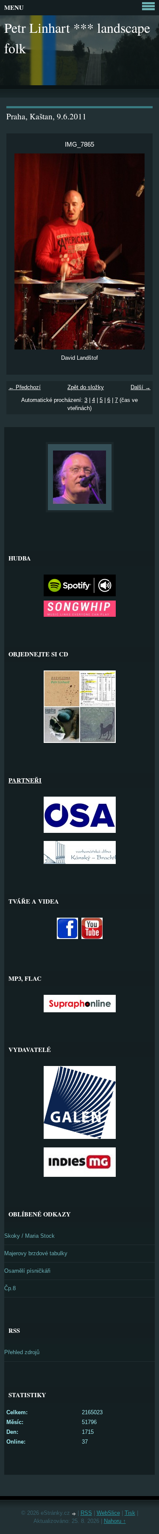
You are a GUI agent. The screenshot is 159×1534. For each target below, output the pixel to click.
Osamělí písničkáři (27, 1271)
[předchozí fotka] (20, 251)
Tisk (130, 1513)
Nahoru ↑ (115, 1521)
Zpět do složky (85, 387)
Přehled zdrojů (21, 1352)
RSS (86, 1513)
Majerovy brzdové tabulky (35, 1253)
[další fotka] (138, 251)
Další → (141, 387)
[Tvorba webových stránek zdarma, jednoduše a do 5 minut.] (75, 1514)
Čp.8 (10, 1288)
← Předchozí (24, 387)
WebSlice (108, 1513)
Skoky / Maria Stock (29, 1236)
